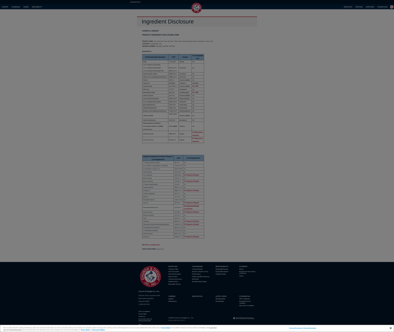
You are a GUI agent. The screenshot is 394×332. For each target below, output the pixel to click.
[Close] (390, 328)
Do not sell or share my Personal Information (302, 328)
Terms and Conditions (98, 330)
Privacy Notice (165, 328)
